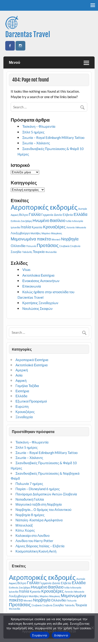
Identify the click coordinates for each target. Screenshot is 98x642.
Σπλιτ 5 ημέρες (33, 132)
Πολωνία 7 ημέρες (29, 484)
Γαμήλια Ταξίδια (27, 386)
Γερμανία (47, 215)
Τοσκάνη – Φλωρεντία (38, 126)
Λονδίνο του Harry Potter (34, 541)
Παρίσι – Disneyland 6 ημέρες (37, 489)
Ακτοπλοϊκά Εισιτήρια (31, 365)
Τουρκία (39, 252)
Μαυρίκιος (56, 233)
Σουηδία (16, 252)
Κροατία (37, 227)
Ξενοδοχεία (24, 417)
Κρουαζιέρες (54, 226)
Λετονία (70, 227)
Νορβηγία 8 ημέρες (29, 515)
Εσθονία (15, 220)
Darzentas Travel (27, 34)
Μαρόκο (45, 233)
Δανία (58, 215)
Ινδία (68, 220)
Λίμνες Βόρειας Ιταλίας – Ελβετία (39, 546)
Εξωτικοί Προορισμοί (31, 401)
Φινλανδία (51, 251)
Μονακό (56, 239)
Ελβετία (68, 215)
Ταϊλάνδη (27, 251)
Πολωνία (31, 246)
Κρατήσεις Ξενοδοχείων (40, 303)
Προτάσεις (48, 245)
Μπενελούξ (24, 525)
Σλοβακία (64, 246)
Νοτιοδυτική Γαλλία (29, 499)
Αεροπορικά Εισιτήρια (31, 360)
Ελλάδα (80, 214)
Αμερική (21, 370)
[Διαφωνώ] (92, 627)
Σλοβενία (75, 246)
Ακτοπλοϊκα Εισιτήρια (38, 275)
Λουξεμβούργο (20, 233)
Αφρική (14, 214)
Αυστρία (82, 208)
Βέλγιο (23, 215)
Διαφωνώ (61, 635)
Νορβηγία (69, 238)
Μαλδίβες (36, 233)
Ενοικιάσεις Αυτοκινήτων (40, 281)
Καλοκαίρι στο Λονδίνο (32, 535)
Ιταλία (26, 226)
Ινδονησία (77, 220)
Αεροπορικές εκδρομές (44, 207)
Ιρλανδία (15, 227)
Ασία (19, 375)
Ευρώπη (21, 406)
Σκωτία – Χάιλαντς (36, 143)
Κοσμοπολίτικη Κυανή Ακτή (36, 551)
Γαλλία (35, 214)
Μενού (14, 62)
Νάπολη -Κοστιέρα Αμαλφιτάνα (39, 520)
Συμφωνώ (39, 635)
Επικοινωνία (31, 286)
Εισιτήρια (22, 391)
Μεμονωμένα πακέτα (31, 238)
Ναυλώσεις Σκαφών (37, 308)
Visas (26, 270)
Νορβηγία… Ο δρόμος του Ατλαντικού (43, 509)
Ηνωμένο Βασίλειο (49, 220)
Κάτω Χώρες (25, 530)
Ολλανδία (18, 246)
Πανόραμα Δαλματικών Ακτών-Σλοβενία (46, 494)
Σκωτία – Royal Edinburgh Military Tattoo (53, 137)
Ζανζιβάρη (26, 220)
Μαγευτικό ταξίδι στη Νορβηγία (38, 504)
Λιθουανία (80, 227)
